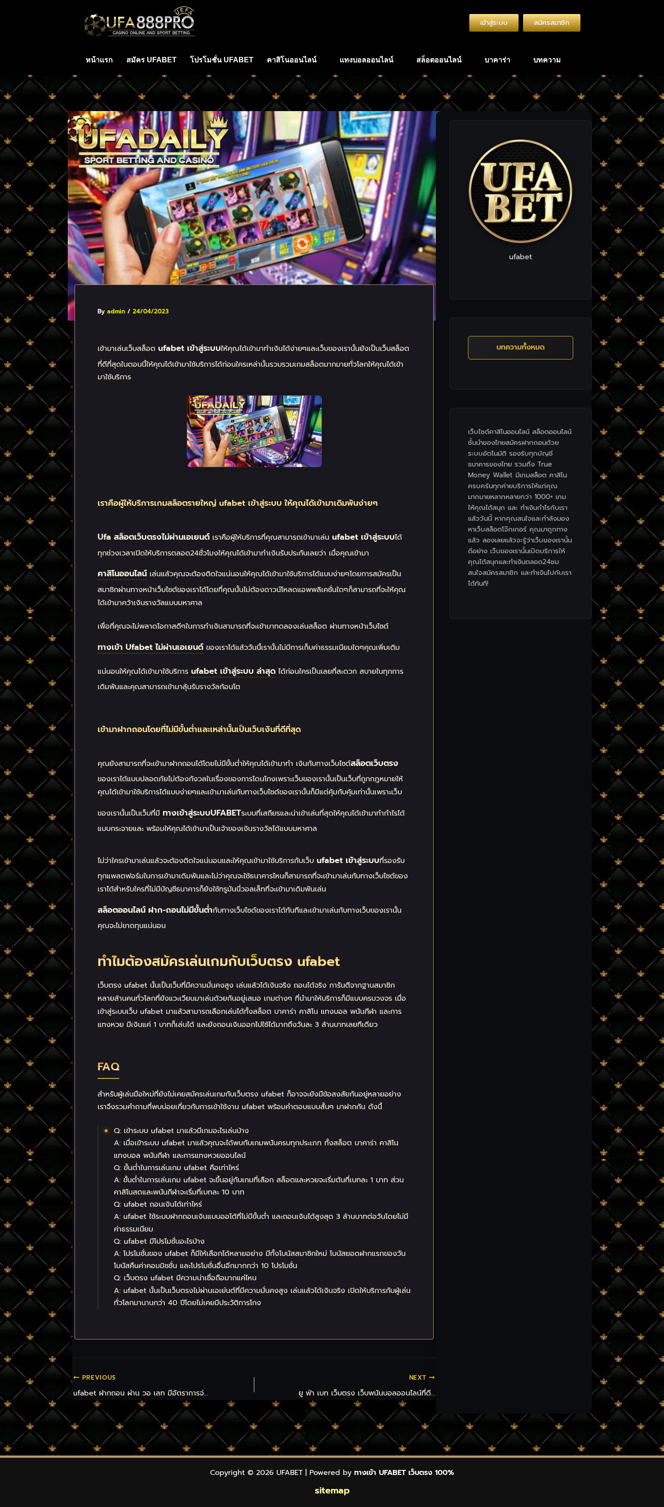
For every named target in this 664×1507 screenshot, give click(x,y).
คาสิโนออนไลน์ (292, 60)
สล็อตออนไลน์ (439, 60)
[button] (296, 60)
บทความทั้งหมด (520, 347)
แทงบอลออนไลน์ (366, 60)
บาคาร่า (497, 60)
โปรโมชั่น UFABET (221, 60)
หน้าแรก (99, 60)
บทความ (547, 60)
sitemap (332, 1490)
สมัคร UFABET (151, 60)
